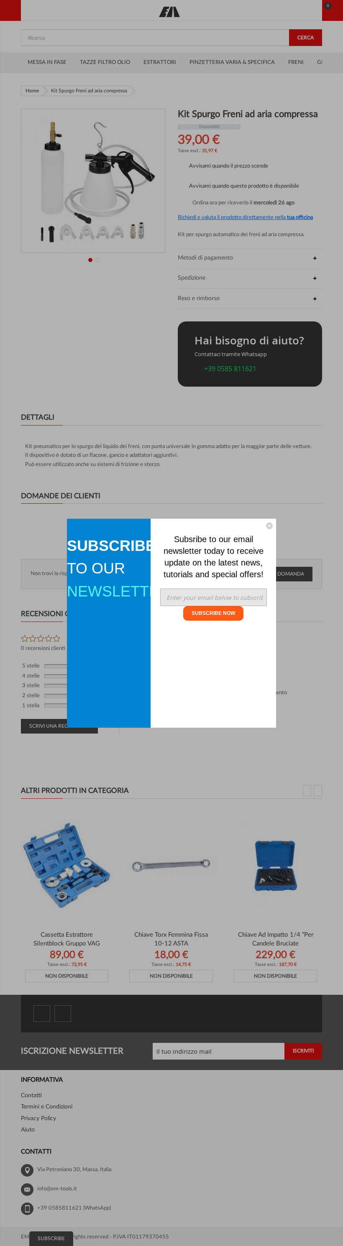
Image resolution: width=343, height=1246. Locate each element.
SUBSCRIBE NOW (213, 613)
